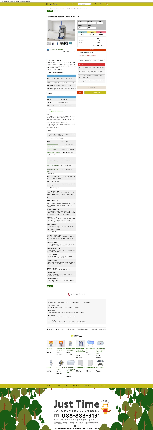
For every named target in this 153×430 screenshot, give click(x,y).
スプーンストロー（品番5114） (53, 165)
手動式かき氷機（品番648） (52, 144)
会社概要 (58, 385)
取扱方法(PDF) (50, 286)
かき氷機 (62, 8)
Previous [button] (49, 30)
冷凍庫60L (49, 367)
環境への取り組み (76, 385)
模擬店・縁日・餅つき (54, 8)
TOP (47, 8)
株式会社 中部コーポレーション (57, 111)
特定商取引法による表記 (88, 385)
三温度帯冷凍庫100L (90, 367)
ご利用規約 (66, 385)
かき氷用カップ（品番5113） (52, 160)
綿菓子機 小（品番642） (51, 149)
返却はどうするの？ (71, 329)
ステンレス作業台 (100, 367)
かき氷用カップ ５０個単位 (57, 49)
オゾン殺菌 (50, 10)
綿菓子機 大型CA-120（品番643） (53, 152)
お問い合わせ (49, 385)
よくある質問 (103, 329)
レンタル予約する (95, 92)
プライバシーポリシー (102, 385)
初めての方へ (51, 329)
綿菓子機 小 (49, 348)
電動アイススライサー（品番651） (53, 146)
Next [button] (74, 30)
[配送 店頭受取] (82, 28)
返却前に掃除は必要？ (83, 329)
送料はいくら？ (61, 329)
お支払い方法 (94, 329)
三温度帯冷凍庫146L (80, 367)
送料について (92, 87)
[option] (61, 30)
